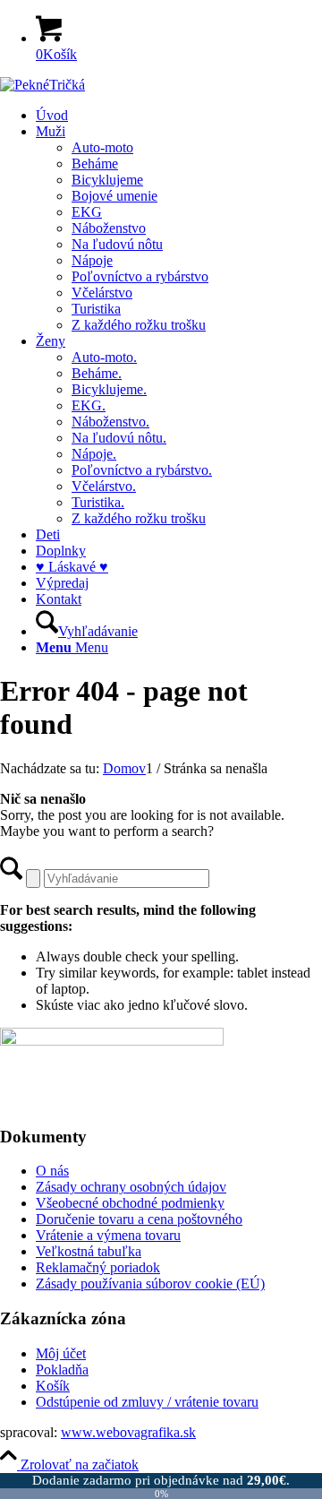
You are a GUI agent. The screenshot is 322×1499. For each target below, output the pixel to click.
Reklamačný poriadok (98, 1267)
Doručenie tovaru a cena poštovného (139, 1219)
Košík (53, 1385)
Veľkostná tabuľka (88, 1251)
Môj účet (61, 1353)
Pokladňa (62, 1369)
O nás (52, 1170)
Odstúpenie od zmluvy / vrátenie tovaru (147, 1401)
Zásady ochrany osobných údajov (131, 1186)
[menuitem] (179, 116)
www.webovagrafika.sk (128, 1432)
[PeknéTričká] (42, 84)
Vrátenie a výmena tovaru (108, 1235)
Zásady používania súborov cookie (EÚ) (150, 1283)
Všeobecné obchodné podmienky (130, 1202)
